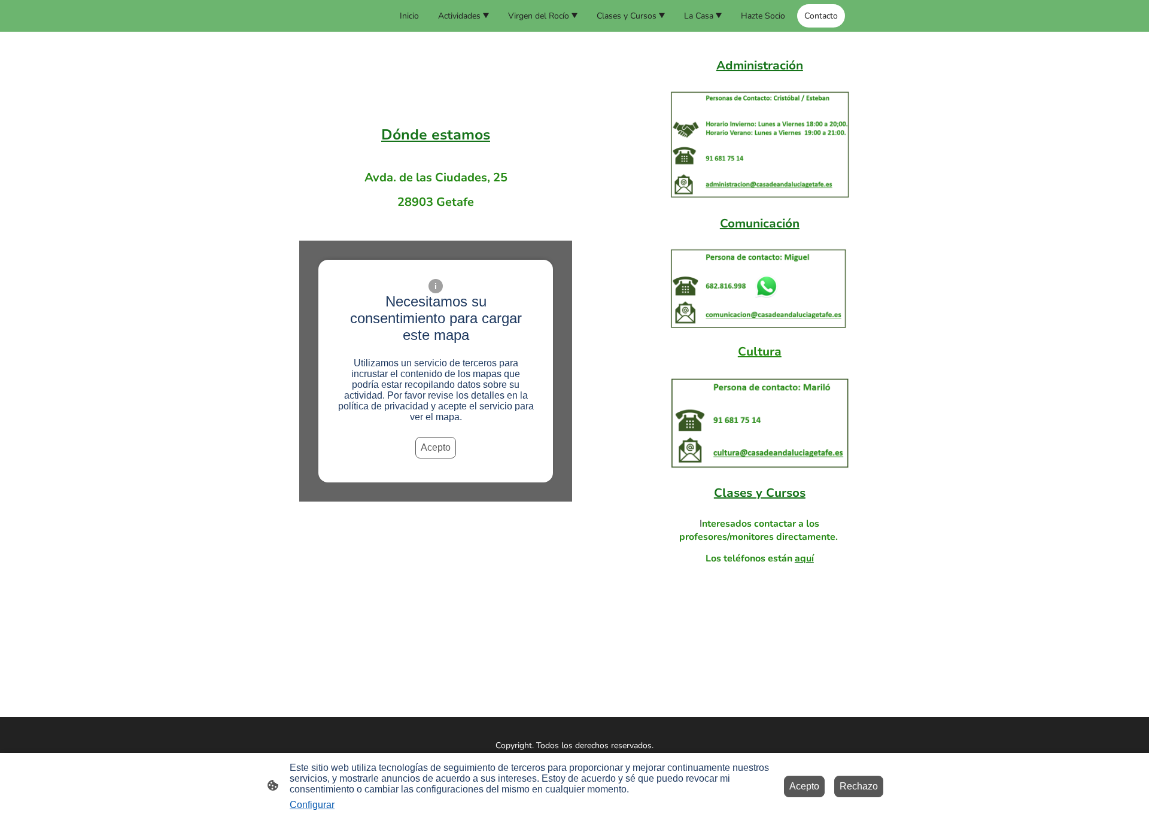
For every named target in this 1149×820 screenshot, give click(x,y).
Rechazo (859, 786)
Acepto (436, 447)
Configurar (312, 805)
